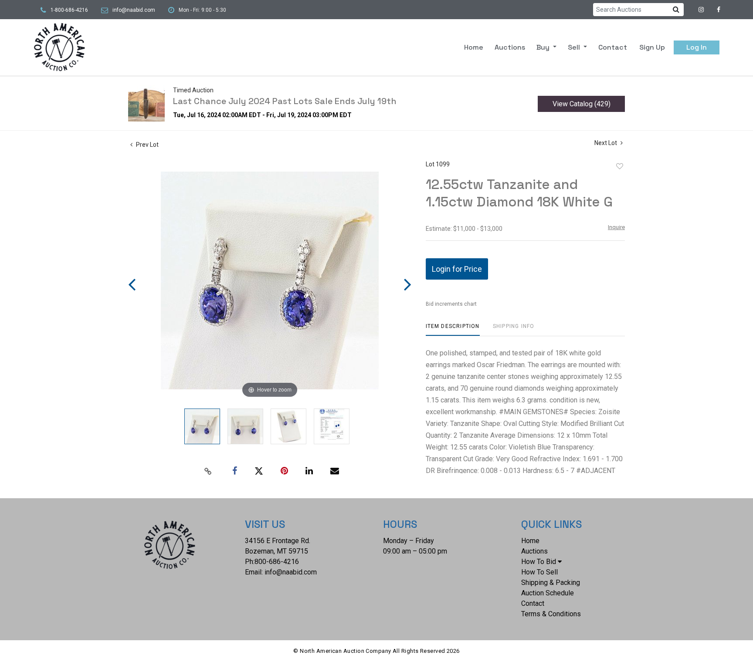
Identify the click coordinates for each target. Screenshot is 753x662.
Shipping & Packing (550, 582)
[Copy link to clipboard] (208, 471)
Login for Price (457, 269)
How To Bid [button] (538, 561)
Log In (696, 47)
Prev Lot (147, 144)
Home (473, 47)
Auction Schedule (547, 593)
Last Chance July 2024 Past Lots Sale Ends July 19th (285, 101)
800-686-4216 (276, 561)
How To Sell (539, 572)
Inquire (616, 227)
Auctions (510, 47)
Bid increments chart (451, 304)
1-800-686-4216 (69, 10)
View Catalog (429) (582, 104)
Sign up (652, 47)
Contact (612, 47)
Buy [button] (543, 47)
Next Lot (606, 142)
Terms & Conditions (551, 614)
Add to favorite (619, 166)
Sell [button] (575, 47)
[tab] (453, 329)
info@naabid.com (133, 10)
